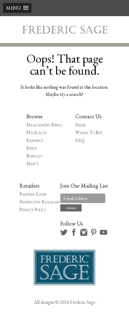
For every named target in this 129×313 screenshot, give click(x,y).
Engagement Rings (44, 125)
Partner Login (33, 194)
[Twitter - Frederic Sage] (64, 234)
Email (80, 125)
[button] (17, 8)
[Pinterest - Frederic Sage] (94, 234)
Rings (31, 148)
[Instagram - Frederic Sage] (84, 234)
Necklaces (36, 132)
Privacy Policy (33, 209)
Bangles (34, 156)
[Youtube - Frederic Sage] (104, 234)
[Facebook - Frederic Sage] (74, 234)
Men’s (32, 163)
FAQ (79, 140)
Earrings (34, 140)
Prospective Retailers (40, 202)
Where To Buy (89, 132)
